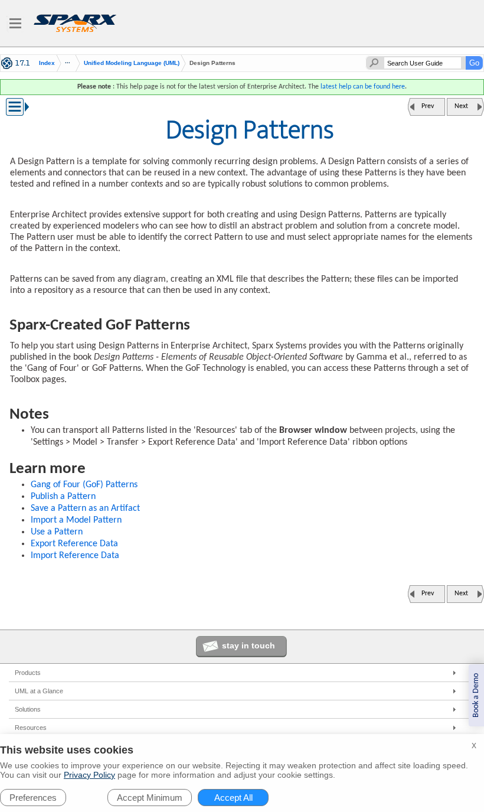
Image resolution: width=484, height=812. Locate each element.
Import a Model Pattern (76, 520)
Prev (427, 106)
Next (461, 106)
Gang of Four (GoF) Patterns (84, 485)
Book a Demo (476, 695)
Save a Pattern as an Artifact (85, 508)
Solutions (28, 709)
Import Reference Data (75, 555)
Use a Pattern (57, 532)
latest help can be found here (363, 86)
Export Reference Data (74, 544)
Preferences (33, 798)
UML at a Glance (39, 690)
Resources (31, 727)
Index (47, 63)
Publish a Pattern (63, 496)
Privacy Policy (89, 775)
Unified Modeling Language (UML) (131, 63)
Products (28, 672)
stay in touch (248, 645)
